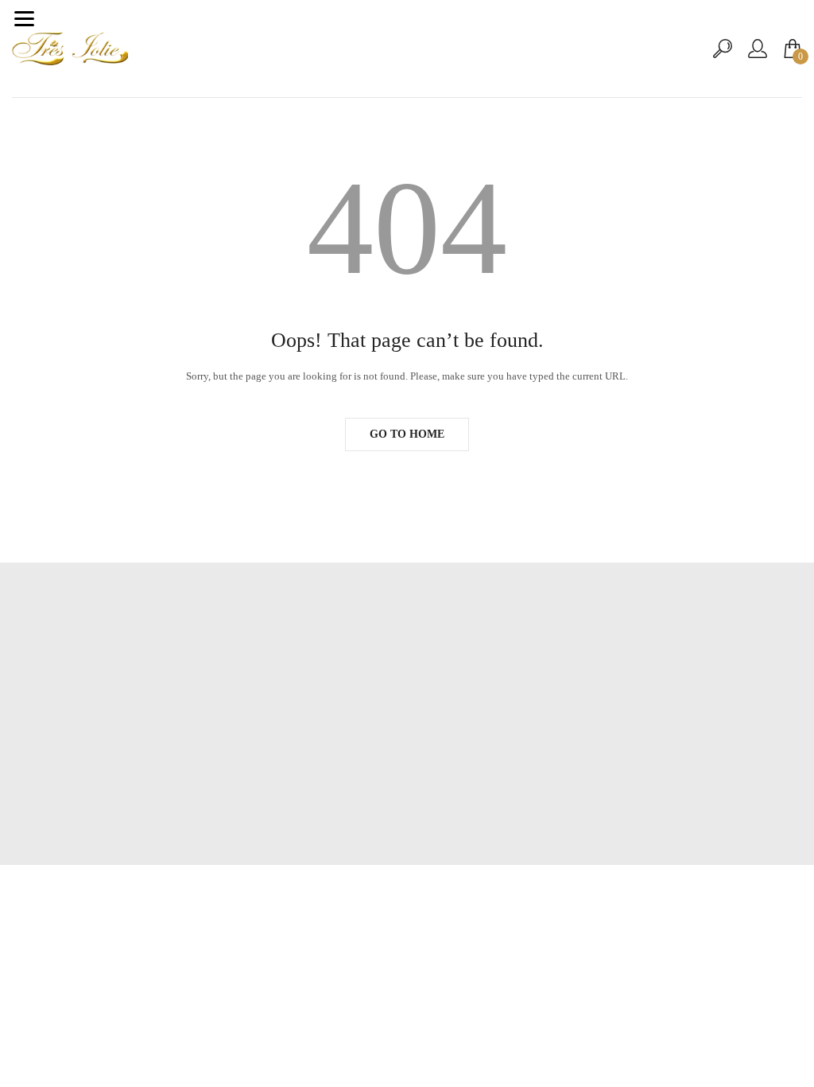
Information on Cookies (407, 769)
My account (407, 697)
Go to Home (407, 434)
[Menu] (24, 18)
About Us (407, 721)
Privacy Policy (407, 745)
